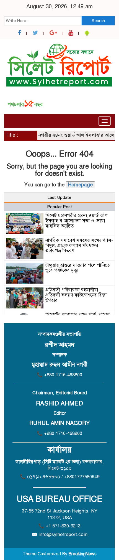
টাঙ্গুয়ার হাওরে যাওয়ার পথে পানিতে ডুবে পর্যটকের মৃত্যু (77, 267)
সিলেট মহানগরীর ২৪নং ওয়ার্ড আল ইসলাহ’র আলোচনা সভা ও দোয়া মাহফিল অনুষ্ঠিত (76, 221)
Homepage (80, 185)
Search (98, 20)
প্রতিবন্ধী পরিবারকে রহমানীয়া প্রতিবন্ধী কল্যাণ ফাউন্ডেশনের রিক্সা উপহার (76, 295)
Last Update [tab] (59, 197)
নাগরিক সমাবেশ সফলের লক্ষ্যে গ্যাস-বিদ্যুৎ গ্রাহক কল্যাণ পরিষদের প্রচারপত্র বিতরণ (79, 245)
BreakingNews (82, 554)
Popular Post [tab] (59, 206)
